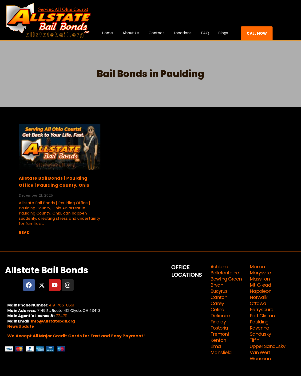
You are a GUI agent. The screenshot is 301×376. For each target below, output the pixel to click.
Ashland (219, 266)
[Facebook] (29, 285)
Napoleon (260, 291)
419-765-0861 (61, 305)
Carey (217, 303)
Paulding (259, 321)
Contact (156, 33)
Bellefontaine (224, 272)
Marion (257, 266)
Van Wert (260, 352)
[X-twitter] (42, 285)
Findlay (218, 321)
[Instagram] (68, 285)
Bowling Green (226, 279)
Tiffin (254, 340)
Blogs (223, 33)
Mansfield (221, 352)
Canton (218, 297)
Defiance (220, 315)
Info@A (38, 321)
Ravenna (259, 328)
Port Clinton (262, 315)
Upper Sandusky (267, 346)
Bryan (216, 285)
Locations (182, 33)
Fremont (219, 334)
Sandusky (260, 334)
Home (107, 33)
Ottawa (258, 303)
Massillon (260, 279)
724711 (61, 315)
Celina (217, 309)
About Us (131, 33)
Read (24, 232)
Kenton (218, 340)
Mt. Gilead (260, 285)
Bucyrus (218, 291)
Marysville (260, 272)
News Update (20, 326)
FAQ (205, 33)
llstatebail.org (60, 321)
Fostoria (219, 328)
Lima (215, 346)
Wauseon (260, 358)
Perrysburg (261, 309)
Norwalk (258, 297)
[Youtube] (55, 285)
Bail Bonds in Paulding (150, 73)
